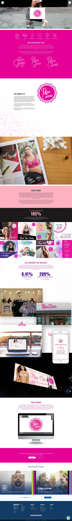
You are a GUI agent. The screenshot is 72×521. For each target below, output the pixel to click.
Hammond (15, 506)
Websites (51, 507)
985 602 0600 (15, 512)
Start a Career (32, 506)
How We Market (42, 507)
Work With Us (32, 457)
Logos (51, 506)
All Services (41, 506)
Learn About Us (32, 507)
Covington (15, 508)
